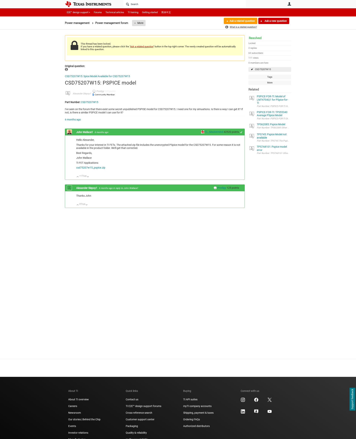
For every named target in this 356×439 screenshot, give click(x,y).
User (289, 4)
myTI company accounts (197, 406)
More (140, 22)
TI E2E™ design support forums (143, 406)
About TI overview (78, 399)
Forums (98, 12)
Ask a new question (275, 20)
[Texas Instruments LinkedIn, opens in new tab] (243, 412)
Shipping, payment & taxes (198, 412)
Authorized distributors (196, 426)
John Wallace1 (85, 132)
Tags (269, 76)
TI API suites (190, 399)
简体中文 (166, 12)
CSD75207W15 (263, 69)
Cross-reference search (139, 412)
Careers (72, 406)
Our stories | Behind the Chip (84, 419)
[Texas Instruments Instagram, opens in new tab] (243, 401)
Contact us (132, 399)
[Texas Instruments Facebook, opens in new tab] (256, 401)
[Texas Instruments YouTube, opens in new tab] (269, 412)
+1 (241, 132)
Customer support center (140, 419)
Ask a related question (242, 20)
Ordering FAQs (191, 419)
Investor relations (78, 432)
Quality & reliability (136, 432)
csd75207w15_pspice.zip (90, 167)
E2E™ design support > (78, 12)
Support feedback (352, 399)
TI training (133, 12)
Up (77, 177)
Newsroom (74, 412)
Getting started (150, 12)
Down (88, 177)
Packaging (132, 426)
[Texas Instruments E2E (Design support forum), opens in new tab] (256, 412)
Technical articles (115, 12)
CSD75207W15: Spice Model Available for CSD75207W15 (97, 76)
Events (72, 426)
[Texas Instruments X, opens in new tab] (269, 401)
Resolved (255, 38)
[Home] (91, 4)
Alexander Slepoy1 (82, 93)
